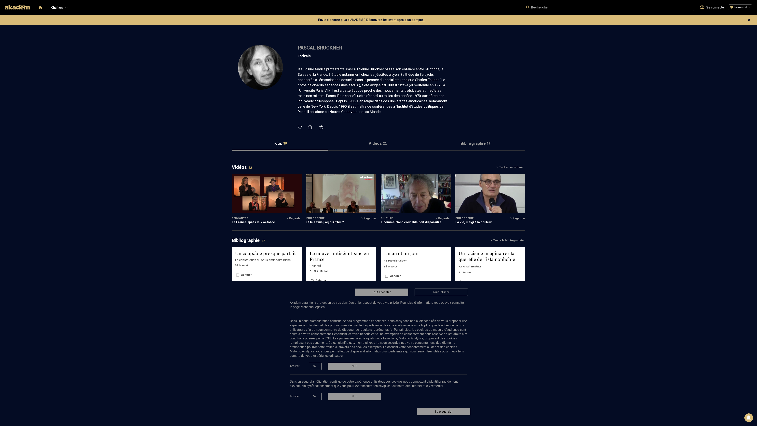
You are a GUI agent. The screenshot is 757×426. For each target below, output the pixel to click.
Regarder (295, 218)
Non (354, 366)
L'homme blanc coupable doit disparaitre (411, 222)
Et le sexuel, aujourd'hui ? (325, 222)
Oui (315, 366)
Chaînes (57, 7)
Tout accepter (381, 292)
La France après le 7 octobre (253, 222)
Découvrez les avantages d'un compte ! (395, 20)
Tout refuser (441, 292)
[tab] (280, 143)
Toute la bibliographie (508, 240)
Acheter (246, 280)
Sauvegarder (444, 411)
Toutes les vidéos (511, 167)
